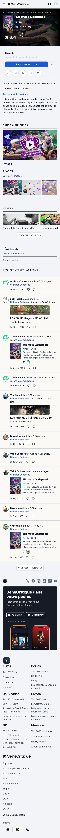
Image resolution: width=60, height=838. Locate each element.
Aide (5, 778)
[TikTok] (44, 582)
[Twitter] (27, 582)
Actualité (7, 687)
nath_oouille (17, 299)
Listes (8, 208)
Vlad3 (13, 395)
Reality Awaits (38, 741)
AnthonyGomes (18, 281)
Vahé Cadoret (18, 453)
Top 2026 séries (39, 671)
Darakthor (16, 436)
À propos (8, 763)
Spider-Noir (37, 676)
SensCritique (8, 12)
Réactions (10, 249)
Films (7, 666)
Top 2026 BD (10, 730)
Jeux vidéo (20, 12)
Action (29, 12)
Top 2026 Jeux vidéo (14, 699)
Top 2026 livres (39, 699)
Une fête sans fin (12, 735)
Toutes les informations (15, 94)
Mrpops (14, 508)
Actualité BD (9, 747)
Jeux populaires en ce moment (15, 718)
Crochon (15, 525)
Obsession (8, 677)
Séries (36, 666)
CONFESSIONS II (40, 736)
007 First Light (10, 703)
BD (5, 725)
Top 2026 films (11, 672)
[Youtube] (55, 582)
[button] (56, 4)
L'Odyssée (8, 682)
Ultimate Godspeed (42, 12)
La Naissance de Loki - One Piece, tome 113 (15, 741)
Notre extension (11, 773)
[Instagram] (38, 582)
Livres (36, 694)
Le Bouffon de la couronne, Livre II (40, 710)
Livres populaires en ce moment (43, 718)
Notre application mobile (16, 768)
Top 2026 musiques (41, 731)
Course (25, 88)
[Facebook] (33, 582)
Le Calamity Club (40, 703)
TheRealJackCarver (21, 336)
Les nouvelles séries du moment (43, 686)
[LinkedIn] (50, 582)
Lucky (34, 680)
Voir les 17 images (12, 175)
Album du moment (41, 746)
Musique (37, 725)
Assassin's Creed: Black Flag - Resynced (15, 710)
